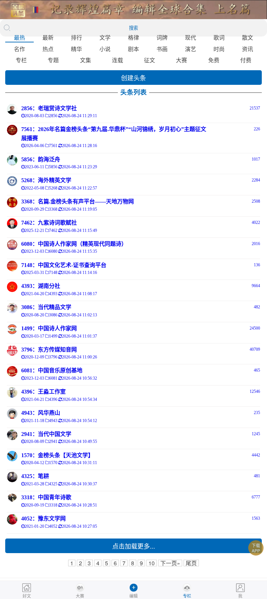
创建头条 (133, 77)
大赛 (181, 60)
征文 (149, 60)
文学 (105, 37)
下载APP (256, 547)
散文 (247, 37)
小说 (105, 49)
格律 (133, 37)
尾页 (191, 563)
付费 (245, 60)
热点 (48, 49)
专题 (53, 60)
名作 (19, 49)
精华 (76, 49)
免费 (213, 60)
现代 (190, 37)
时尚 (219, 49)
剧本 (133, 49)
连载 (117, 60)
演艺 (190, 49)
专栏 (21, 60)
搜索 (133, 28)
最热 (19, 37)
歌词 (219, 37)
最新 (48, 37)
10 (151, 563)
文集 (85, 60)
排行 (76, 37)
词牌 (162, 37)
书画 (162, 49)
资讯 (247, 49)
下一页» (170, 563)
